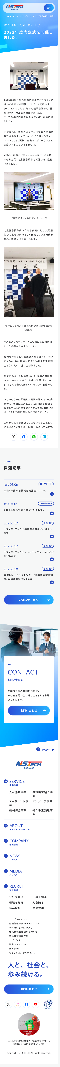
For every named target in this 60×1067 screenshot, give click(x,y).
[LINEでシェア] (34, 437)
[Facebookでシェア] (24, 437)
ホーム (6, 16)
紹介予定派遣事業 (42, 812)
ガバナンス (15, 940)
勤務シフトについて (19, 944)
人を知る (38, 902)
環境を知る (16, 902)
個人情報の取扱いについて (23, 931)
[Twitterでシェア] (13, 437)
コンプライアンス (18, 919)
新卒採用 (15, 908)
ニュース (15, 16)
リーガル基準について (20, 927)
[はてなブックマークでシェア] (44, 437)
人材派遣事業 (18, 792)
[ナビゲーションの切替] (49, 8)
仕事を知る (39, 897)
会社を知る (16, 897)
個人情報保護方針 (18, 935)
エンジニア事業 (42, 801)
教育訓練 (14, 948)
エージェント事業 (18, 803)
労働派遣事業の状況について (24, 923)
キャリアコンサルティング (22, 952)
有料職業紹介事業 (42, 794)
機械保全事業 (18, 810)
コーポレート (27, 16)
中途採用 (38, 908)
